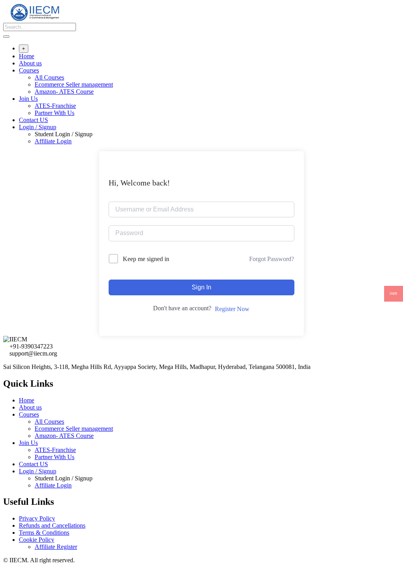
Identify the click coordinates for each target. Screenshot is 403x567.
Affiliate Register (56, 546)
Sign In (201, 287)
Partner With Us (54, 112)
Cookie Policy (36, 539)
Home (26, 56)
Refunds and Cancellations (52, 525)
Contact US (33, 120)
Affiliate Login (53, 141)
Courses (29, 70)
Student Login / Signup (63, 134)
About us (30, 63)
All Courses (49, 77)
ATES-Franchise (55, 105)
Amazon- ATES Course (64, 91)
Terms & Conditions (44, 532)
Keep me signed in (146, 259)
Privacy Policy (37, 518)
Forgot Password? (271, 259)
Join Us (28, 98)
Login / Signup (37, 127)
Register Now (232, 309)
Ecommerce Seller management (74, 84)
